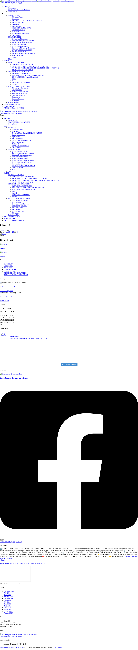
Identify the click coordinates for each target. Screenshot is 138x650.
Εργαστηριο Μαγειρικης (20, 39)
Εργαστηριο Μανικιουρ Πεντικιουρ (23, 48)
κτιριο (14, 57)
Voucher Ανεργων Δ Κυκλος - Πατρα (9, 286)
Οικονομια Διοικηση (18, 30)
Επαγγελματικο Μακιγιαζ (20, 91)
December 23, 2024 (6, 291)
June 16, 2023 (9, 232)
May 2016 (7, 606)
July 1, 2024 (4, 301)
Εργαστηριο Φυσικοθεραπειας (22, 50)
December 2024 (9, 591)
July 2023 (7, 602)
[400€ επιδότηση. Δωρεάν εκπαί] (51, 352)
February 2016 (8, 611)
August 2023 (8, 600)
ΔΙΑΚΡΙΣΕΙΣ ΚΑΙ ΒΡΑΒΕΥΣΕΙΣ (19, 10)
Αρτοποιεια (15, 24)
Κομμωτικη (16, 97)
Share (3, 560)
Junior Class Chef (13, 102)
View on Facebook (6, 558)
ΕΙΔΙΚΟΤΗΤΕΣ (13, 15)
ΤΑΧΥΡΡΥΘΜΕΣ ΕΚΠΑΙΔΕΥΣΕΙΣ (16, 275)
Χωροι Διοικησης (17, 55)
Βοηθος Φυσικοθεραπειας (20, 33)
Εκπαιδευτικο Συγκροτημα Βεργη (11, 542)
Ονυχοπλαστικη (17, 90)
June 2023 (7, 604)
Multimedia (15, 31)
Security (14, 84)
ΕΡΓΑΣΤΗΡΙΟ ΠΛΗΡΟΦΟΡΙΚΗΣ (23, 53)
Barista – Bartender (18, 99)
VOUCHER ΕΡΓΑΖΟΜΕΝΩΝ (22, 70)
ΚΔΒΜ (6, 61)
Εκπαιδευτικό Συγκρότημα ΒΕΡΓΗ (11, 647)
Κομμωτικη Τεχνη (18, 26)
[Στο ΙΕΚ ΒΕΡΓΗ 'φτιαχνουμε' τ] (121, 346)
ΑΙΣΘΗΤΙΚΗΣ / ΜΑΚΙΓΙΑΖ (21, 28)
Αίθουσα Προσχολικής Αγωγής (22, 42)
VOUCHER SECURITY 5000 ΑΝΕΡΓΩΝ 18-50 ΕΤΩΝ (30, 66)
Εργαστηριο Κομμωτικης (20, 46)
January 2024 (8, 596)
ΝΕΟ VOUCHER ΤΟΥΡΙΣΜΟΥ (23, 64)
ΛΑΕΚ (14, 81)
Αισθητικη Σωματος (18, 95)
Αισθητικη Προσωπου (19, 93)
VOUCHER (8, 267)
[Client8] (3, 234)
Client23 (2, 256)
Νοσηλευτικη (16, 35)
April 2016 (7, 607)
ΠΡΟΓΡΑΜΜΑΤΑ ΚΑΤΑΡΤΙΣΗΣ (19, 71)
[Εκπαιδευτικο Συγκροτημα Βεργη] (11, 374)
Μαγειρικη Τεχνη (17, 17)
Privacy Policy (12, 11)
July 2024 (7, 593)
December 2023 (9, 598)
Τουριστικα (15, 19)
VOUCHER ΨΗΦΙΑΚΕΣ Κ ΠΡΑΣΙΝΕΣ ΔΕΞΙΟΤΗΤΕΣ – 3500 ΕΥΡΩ (35, 68)
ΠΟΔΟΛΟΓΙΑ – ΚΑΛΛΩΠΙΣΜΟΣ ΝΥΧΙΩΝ (27, 21)
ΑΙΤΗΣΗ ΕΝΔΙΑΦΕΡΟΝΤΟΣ (14, 108)
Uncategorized (8, 266)
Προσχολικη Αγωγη (18, 22)
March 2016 (8, 609)
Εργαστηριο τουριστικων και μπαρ (23, 41)
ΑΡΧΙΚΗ (7, 6)
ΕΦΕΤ (14, 79)
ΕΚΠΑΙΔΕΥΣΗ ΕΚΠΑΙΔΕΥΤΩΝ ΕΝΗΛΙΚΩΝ (28, 75)
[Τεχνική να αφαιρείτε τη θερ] (51, 345)
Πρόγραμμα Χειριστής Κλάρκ (22, 73)
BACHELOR (8, 264)
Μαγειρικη (15, 101)
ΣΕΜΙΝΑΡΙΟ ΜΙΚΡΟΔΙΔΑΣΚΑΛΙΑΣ (25, 77)
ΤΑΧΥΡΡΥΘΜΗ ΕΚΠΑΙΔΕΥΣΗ (19, 86)
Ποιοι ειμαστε (12, 8)
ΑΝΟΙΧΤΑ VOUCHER (16, 62)
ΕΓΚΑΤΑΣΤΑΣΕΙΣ (14, 37)
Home (2, 230)
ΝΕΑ (10, 59)
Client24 (2, 248)
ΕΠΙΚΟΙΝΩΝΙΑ (9, 106)
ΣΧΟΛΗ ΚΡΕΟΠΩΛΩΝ (12, 104)
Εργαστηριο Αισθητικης (19, 44)
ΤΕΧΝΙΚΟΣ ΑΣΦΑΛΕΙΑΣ (21, 82)
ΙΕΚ (5, 13)
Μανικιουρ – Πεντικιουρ (20, 88)
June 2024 (7, 595)
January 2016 (8, 613)
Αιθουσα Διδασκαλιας (19, 51)
